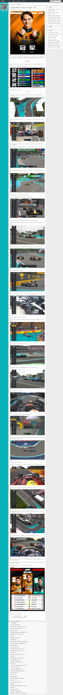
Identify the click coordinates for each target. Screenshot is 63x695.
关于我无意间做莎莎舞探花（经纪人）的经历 (17, 648)
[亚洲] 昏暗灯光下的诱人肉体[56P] (15, 691)
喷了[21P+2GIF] (12, 674)
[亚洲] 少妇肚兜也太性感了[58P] (15, 637)
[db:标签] (17, 621)
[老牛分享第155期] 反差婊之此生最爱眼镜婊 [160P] (55, 17)
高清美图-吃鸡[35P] (13, 639)
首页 (16, 4)
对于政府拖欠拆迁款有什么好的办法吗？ (16, 628)
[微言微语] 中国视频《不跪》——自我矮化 (20, 616)
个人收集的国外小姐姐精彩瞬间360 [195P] (16, 669)
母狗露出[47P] (12, 687)
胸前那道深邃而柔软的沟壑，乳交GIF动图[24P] (54, 45)
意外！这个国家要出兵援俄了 (14, 667)
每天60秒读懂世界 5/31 (13, 676)
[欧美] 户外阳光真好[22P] (14, 672)
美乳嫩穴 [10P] (12, 683)
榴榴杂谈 (3, 1)
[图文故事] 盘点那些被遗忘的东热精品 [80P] (54, 15)
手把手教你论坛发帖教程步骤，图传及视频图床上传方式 (19, 632)
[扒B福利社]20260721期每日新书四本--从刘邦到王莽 (18, 665)
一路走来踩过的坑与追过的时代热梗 (53, 32)
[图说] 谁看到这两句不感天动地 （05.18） (16, 650)
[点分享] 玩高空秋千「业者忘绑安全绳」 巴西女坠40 (18, 626)
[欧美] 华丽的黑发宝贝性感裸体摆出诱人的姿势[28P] (18, 685)
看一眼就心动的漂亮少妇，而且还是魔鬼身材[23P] (18, 643)
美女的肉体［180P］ (13, 663)
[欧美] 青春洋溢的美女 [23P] (14, 689)
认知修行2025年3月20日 (14, 630)
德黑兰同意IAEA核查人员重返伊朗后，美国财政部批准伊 (19, 641)
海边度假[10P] (12, 656)
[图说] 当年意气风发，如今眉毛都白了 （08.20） (55, 43)
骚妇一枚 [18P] (12, 652)
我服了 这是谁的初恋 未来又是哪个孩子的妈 (54, 42)
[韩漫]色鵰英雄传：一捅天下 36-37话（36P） (17, 634)
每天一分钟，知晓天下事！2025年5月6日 (20, 617)
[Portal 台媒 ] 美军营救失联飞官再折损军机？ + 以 (18, 654)
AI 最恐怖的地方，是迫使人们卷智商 (53, 12)
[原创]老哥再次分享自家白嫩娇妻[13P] (16, 661)
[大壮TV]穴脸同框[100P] (51, 10)
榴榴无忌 (19, 4)
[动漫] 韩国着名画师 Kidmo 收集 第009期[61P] (17, 678)
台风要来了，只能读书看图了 (52, 37)
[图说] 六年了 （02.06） (14, 680)
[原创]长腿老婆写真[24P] (14, 645)
